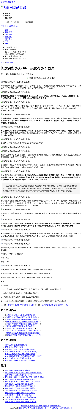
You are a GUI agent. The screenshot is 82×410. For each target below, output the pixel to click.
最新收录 (8, 32)
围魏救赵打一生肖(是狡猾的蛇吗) (17, 370)
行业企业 (8, 37)
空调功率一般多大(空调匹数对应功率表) (20, 349)
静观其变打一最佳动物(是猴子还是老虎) (20, 386)
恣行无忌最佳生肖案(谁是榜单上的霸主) (20, 399)
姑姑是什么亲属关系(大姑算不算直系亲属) (21, 351)
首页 (7, 30)
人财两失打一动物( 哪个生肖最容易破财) (20, 397)
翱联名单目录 (24, 408)
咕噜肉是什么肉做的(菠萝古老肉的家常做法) (23, 333)
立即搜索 (29, 22)
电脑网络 (8, 34)
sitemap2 (58, 406)
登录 (7, 41)
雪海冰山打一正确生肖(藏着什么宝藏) (19, 384)
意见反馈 (38, 406)
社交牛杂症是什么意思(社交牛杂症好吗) (20, 360)
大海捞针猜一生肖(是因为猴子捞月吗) (19, 375)
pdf (17, 26)
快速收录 (11, 2)
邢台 (6, 26)
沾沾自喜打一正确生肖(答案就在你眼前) (20, 388)
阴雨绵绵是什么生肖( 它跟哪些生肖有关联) (21, 390)
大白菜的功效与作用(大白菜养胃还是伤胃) (22, 324)
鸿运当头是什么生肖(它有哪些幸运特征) (20, 379)
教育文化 (8, 39)
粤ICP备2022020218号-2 (38, 408)
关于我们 (24, 406)
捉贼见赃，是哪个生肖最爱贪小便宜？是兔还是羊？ (24, 377)
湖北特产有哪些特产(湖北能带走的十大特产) (24, 335)
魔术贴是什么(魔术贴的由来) (16, 345)
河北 (2, 26)
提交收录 (4, 2)
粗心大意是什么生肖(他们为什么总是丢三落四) (22, 382)
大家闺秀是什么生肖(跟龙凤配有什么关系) (21, 402)
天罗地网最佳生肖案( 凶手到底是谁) (18, 395)
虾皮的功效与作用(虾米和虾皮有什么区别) (22, 322)
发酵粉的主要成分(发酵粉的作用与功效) (21, 319)
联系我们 (31, 406)
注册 (7, 43)
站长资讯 (9, 62)
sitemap (52, 406)
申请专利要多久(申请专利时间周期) (21, 305)
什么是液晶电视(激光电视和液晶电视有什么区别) (23, 356)
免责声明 (45, 406)
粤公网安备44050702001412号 (61, 408)
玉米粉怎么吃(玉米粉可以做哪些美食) (20, 315)
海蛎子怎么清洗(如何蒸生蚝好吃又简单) (21, 317)
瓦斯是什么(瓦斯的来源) (14, 347)
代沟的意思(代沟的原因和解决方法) (18, 358)
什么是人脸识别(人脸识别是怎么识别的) (20, 354)
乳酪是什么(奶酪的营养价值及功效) (19, 328)
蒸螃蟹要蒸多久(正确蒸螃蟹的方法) (55, 305)
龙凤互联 (12, 26)
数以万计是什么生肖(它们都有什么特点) (20, 393)
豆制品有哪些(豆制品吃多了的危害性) (20, 326)
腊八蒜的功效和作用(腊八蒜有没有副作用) (22, 331)
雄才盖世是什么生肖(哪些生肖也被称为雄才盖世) (23, 373)
